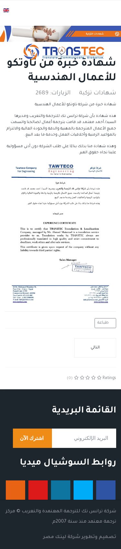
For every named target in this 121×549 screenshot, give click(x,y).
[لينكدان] (60, 490)
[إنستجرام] (15, 490)
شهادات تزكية (97, 93)
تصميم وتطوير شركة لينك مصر (79, 537)
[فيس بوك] (106, 490)
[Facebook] (37, 378)
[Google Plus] (19, 378)
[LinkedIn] (11, 378)
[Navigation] (109, 19)
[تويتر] (83, 490)
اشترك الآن (32, 438)
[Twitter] (28, 378)
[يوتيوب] (38, 490)
